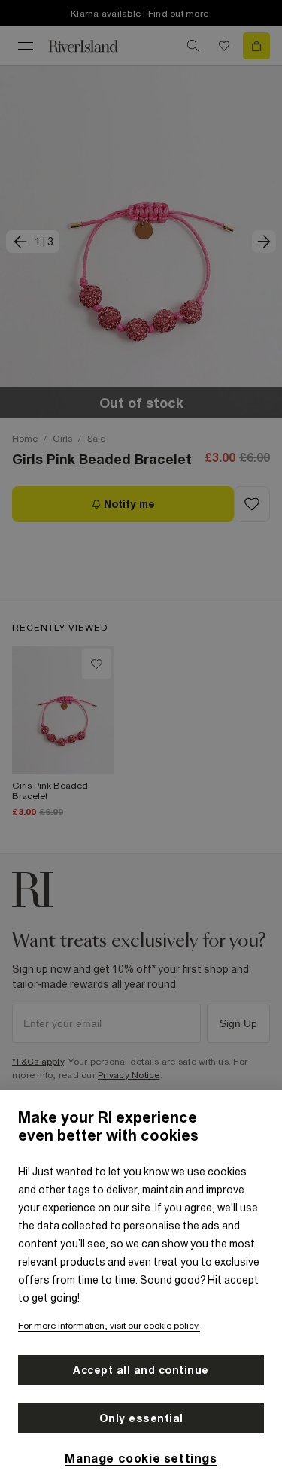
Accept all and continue (141, 1370)
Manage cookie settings (141, 1458)
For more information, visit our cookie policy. (109, 1325)
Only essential (141, 1418)
